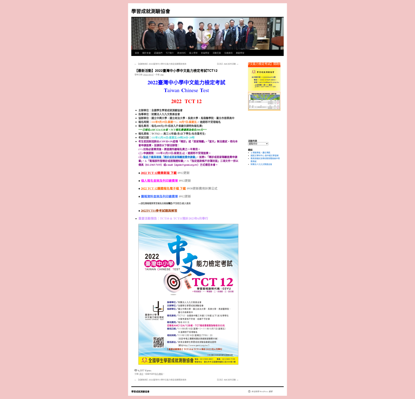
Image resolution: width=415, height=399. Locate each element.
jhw (162, 74)
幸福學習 (205, 52)
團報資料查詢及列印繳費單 (159, 196)
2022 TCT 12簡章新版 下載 (159, 173)
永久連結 (159, 373)
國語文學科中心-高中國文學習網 (265, 155)
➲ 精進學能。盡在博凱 (260, 152)
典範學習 (240, 52)
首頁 (137, 52)
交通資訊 (228, 52)
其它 (141, 373)
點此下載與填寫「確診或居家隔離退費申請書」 (169, 157)
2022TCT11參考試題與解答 (159, 210)
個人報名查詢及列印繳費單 (159, 180)
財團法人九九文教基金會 (261, 164)
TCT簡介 (170, 52)
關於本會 (146, 52)
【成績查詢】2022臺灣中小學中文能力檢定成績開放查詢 (160, 63)
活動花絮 (217, 52)
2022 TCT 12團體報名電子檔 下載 (163, 188)
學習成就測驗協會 (150, 10)
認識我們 (158, 52)
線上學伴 (193, 52)
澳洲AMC (181, 52)
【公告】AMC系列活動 (227, 63)
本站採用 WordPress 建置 (262, 391)
